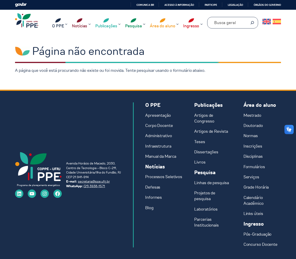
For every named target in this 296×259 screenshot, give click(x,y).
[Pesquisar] (252, 22)
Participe (211, 4)
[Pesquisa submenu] (144, 24)
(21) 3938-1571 (94, 186)
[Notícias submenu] (89, 24)
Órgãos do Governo (267, 4)
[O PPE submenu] (66, 24)
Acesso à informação (179, 4)
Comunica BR (145, 4)
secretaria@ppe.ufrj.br (94, 181)
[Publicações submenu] (119, 24)
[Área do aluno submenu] (177, 24)
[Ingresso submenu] (201, 24)
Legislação (235, 4)
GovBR (21, 5)
